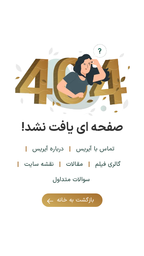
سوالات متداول (71, 179)
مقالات (74, 164)
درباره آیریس (48, 149)
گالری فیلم (108, 164)
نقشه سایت (39, 164)
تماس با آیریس (95, 149)
